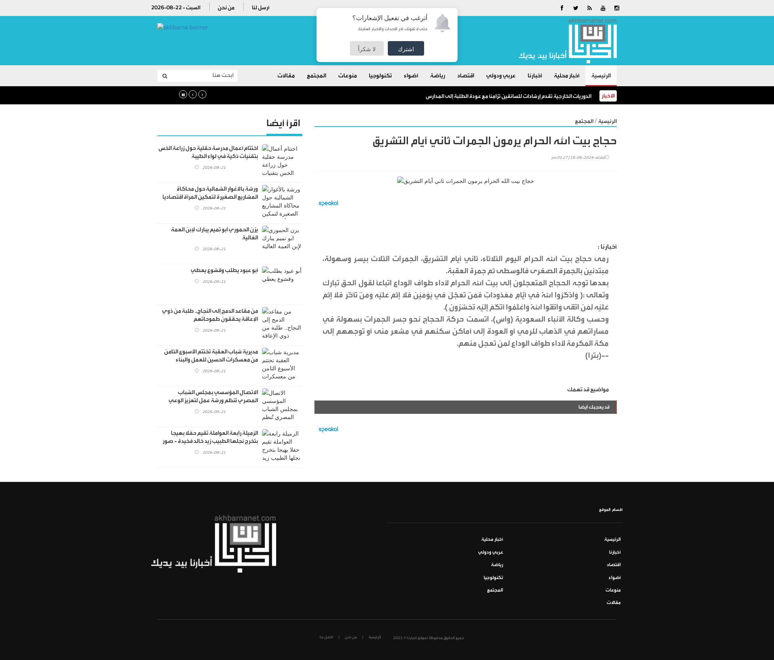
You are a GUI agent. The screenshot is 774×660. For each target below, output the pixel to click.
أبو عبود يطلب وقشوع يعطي (224, 270)
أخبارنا (535, 75)
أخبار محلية (566, 75)
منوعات (347, 75)
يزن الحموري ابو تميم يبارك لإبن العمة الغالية (214, 233)
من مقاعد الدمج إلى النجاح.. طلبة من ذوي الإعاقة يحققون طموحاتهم (210, 315)
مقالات (286, 75)
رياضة (437, 75)
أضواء (411, 75)
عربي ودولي (501, 75)
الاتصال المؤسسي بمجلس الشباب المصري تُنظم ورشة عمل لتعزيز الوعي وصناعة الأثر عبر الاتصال (213, 400)
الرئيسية (601, 75)
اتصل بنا (326, 637)
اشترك (406, 49)
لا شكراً (367, 49)
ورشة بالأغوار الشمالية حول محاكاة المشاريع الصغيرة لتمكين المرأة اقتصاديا (210, 193)
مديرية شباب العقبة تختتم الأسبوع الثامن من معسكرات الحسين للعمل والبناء (211, 355)
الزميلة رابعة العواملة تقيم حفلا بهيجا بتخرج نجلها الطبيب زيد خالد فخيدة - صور (210, 437)
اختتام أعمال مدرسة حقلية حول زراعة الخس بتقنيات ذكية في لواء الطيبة (208, 152)
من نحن (226, 7)
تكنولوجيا (380, 75)
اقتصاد (465, 75)
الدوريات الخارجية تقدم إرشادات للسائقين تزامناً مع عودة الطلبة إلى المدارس (508, 96)
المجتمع (316, 75)
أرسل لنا (260, 7)
